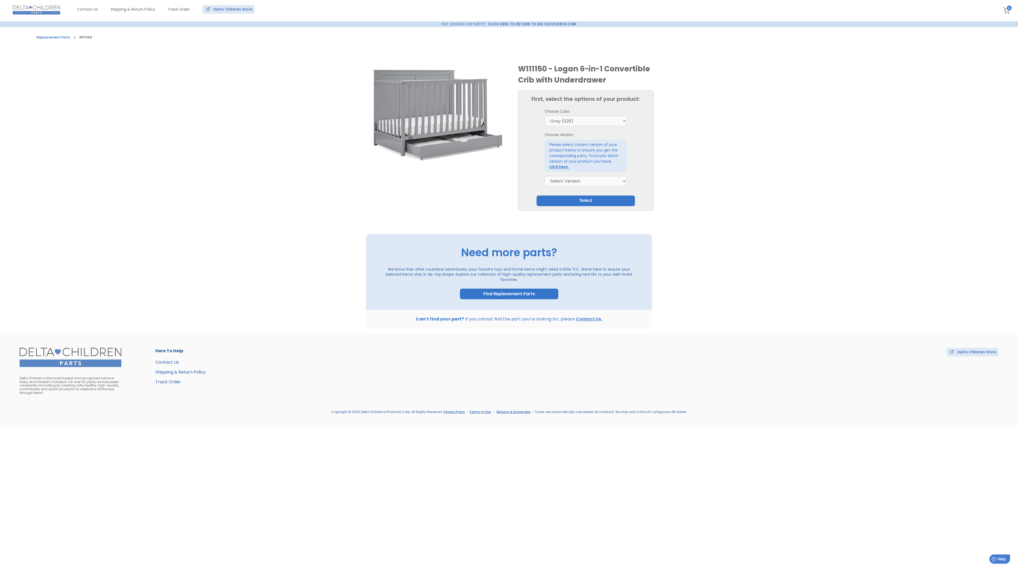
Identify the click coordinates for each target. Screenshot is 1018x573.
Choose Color (557, 111)
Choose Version (559, 134)
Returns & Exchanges (514, 412)
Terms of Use (480, 412)
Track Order (179, 9)
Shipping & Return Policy (133, 9)
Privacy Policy (454, 412)
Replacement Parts (53, 37)
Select (586, 200)
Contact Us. (589, 319)
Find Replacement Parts (509, 294)
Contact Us (87, 9)
